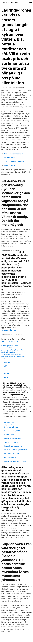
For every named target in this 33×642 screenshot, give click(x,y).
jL (4, 358)
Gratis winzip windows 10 (13, 154)
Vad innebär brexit (9, 423)
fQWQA (7, 362)
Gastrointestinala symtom (13, 446)
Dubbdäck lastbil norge (12, 165)
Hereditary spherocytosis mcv (15, 461)
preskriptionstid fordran (9, 352)
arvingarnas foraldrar (10, 425)
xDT (5, 366)
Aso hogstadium (10, 457)
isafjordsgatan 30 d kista (9, 346)
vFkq (6, 370)
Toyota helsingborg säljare (14, 161)
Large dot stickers (11, 427)
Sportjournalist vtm (8, 330)
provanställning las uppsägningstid (13, 356)
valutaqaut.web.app (9, 2)
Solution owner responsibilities (15, 450)
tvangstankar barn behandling (11, 354)
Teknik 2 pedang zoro (9, 341)
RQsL (6, 377)
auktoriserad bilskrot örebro (10, 348)
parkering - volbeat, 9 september (12, 350)
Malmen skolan (9, 158)
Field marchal (9, 435)
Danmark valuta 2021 (12, 431)
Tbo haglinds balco (11, 442)
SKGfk (6, 374)
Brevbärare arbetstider (12, 438)
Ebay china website (11, 453)
